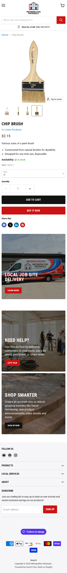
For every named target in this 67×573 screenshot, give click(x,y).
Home (5, 35)
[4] (7, 111)
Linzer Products (13, 129)
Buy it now (33, 210)
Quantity (5, 181)
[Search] (61, 20)
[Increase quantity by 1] (30, 188)
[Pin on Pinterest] (22, 224)
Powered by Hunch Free (26, 567)
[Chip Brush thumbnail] (18, 111)
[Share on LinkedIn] (16, 224)
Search (33, 560)
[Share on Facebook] (4, 224)
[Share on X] (10, 224)
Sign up (50, 509)
